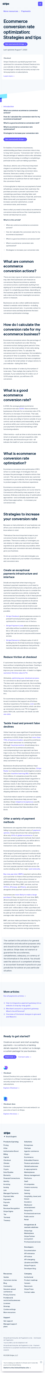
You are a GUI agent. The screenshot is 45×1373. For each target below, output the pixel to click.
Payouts (6, 1202)
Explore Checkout (10, 1088)
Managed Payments (11, 1193)
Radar (5, 1205)
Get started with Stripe (14, 44)
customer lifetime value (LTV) (15, 673)
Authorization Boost (11, 1151)
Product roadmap (30, 1280)
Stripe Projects (30, 1265)
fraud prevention (17, 745)
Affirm (6, 887)
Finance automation (31, 1163)
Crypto (6, 1169)
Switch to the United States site (16, 1368)
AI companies (29, 1184)
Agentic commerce (31, 1151)
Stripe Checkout (12, 616)
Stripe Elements (12, 640)
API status (28, 1256)
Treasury (6, 1220)
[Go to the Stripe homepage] (6, 1133)
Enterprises (28, 1145)
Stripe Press (29, 1289)
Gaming (27, 1193)
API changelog (29, 1259)
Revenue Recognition (11, 1208)
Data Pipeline (8, 1172)
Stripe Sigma (8, 1211)
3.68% (21, 408)
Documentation (30, 1250)
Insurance (28, 1202)
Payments (26, 11)
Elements (7, 1175)
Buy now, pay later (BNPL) (13, 874)
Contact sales (23, 1057)
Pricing (6, 1145)
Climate (6, 1163)
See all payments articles (13, 996)
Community (7, 1286)
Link (32, 704)
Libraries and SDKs (31, 1262)
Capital (6, 1157)
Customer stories (10, 1280)
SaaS (26, 1181)
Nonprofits (28, 1210)
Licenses (6, 1303)
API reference (29, 1253)
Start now (9, 1057)
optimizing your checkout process (25, 678)
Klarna (23, 887)
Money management (32, 1175)
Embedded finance (31, 1160)
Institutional (28, 1277)
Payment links (8, 1196)
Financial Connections (11, 1178)
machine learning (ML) (20, 773)
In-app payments (30, 1169)
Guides (6, 1277)
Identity (6, 1181)
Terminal (6, 1217)
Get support (8, 1321)
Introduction (8, 106)
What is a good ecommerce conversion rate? (21, 123)
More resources (10, 11)
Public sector (29, 1216)
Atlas (5, 1148)
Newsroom (28, 1286)
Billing (5, 1154)
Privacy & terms (9, 1295)
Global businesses (31, 1166)
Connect (6, 1166)
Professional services (32, 1213)
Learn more (8, 76)
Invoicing (6, 1184)
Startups (27, 1148)
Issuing (6, 1187)
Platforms (28, 1178)
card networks (34, 869)
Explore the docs (10, 1114)
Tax (4, 1214)
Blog (5, 1283)
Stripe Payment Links (14, 626)
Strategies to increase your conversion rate (20, 133)
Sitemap (6, 1306)
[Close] (40, 1362)
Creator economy (31, 1187)
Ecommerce (28, 1157)
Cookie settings (9, 1309)
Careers (27, 1283)
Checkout (7, 1160)
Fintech (27, 1190)
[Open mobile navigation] (40, 4)
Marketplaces (29, 1172)
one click (6, 714)
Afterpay (13, 887)
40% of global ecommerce (21, 835)
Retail (26, 1219)
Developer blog (30, 1268)
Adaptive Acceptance (24, 802)
